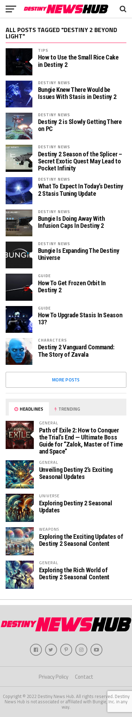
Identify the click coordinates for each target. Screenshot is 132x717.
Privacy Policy (53, 677)
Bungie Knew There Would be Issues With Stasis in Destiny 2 (77, 93)
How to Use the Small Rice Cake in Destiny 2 (78, 61)
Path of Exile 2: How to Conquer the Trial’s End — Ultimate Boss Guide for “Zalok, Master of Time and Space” (81, 440)
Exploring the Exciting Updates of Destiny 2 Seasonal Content (81, 540)
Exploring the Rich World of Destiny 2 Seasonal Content (74, 573)
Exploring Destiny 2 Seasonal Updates (75, 506)
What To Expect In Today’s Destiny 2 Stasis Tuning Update (80, 190)
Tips (43, 50)
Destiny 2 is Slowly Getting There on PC (80, 125)
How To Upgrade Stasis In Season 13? (80, 319)
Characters (52, 340)
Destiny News (54, 83)
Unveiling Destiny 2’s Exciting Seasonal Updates (76, 473)
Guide (44, 276)
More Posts (66, 379)
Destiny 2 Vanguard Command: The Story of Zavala (76, 351)
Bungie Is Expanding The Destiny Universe (78, 254)
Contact (84, 677)
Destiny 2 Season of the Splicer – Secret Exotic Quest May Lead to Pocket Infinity (80, 161)
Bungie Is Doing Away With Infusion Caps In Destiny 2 (71, 222)
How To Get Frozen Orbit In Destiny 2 (72, 287)
